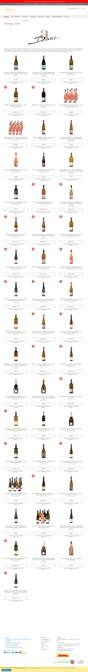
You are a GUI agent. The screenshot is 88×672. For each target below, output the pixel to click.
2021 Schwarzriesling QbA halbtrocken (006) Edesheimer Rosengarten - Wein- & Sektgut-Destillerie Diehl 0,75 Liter (71, 527)
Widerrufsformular (45, 646)
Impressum (43, 642)
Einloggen (70, 4)
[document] (44, 669)
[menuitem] (6, 16)
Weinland (10, 20)
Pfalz (20, 20)
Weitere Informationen (70, 667)
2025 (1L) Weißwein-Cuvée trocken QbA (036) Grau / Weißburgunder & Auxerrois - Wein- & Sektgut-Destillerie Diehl (71, 171)
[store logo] (9, 10)
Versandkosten (20, 82)
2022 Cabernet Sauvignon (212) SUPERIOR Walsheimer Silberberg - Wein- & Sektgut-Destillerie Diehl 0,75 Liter (43, 74)
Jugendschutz (44, 649)
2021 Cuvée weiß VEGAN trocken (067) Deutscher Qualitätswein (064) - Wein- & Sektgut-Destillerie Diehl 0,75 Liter (71, 138)
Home (5, 20)
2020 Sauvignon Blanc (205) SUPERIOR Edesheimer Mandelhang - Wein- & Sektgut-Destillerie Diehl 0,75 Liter (16, 74)
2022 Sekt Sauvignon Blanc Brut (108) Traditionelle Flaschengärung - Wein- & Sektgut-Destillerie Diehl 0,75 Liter (43, 559)
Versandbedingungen (45, 639)
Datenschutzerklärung (45, 641)
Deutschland (15, 20)
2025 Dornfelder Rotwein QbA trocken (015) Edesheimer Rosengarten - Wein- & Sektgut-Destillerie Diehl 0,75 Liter (16, 592)
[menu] (44, 16)
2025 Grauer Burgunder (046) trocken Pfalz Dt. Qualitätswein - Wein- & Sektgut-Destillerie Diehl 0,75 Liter (43, 236)
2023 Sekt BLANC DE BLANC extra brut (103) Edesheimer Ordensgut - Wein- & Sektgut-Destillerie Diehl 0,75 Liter (43, 398)
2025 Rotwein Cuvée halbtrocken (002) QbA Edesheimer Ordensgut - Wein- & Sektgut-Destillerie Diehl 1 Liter (16, 365)
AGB (42, 647)
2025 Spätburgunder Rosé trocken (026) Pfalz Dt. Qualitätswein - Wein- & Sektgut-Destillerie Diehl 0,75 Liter (71, 203)
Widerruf (43, 644)
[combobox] (74, 8)
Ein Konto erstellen (80, 4)
